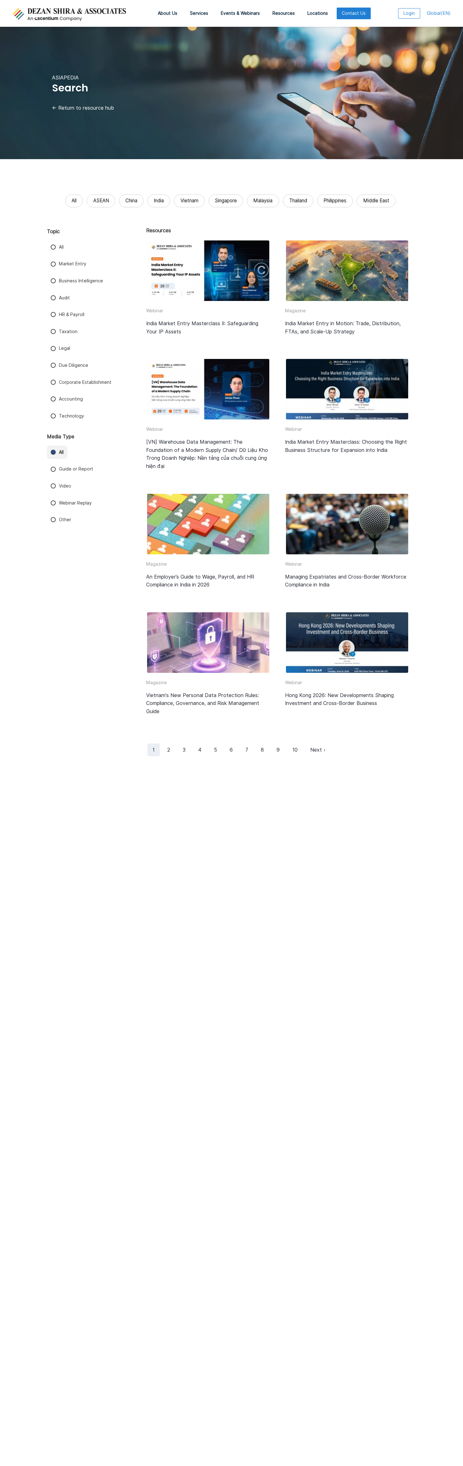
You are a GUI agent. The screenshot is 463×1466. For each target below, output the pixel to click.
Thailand (298, 201)
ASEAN (101, 201)
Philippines (334, 201)
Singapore (226, 201)
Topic (53, 231)
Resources (283, 13)
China (131, 201)
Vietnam (189, 201)
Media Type (60, 437)
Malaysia (262, 201)
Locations (317, 13)
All (74, 201)
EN (439, 13)
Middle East (376, 201)
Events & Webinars (240, 13)
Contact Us (354, 13)
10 (295, 750)
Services (199, 13)
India (159, 201)
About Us (167, 13)
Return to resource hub (83, 108)
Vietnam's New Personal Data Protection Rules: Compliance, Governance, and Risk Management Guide (202, 703)
